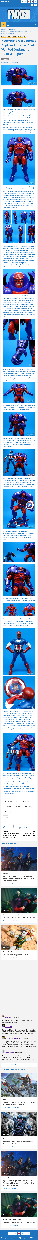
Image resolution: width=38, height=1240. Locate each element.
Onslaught (16, 827)
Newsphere (24, 1238)
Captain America (18, 826)
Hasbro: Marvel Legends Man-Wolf (16, 955)
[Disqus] (19, 987)
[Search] (35, 24)
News (4, 1099)
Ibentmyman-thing (16, 62)
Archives (3, 36)
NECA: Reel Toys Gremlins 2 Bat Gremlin (27, 833)
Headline (14, 36)
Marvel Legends (7, 827)
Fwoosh (27, 826)
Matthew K (16, 884)
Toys (25, 36)
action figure (9, 826)
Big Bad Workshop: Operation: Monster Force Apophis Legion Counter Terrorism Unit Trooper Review (18, 878)
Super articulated (24, 827)
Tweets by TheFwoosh (9, 1065)
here (8, 793)
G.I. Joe (5, 915)
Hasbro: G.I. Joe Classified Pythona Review (19, 918)
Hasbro (9, 36)
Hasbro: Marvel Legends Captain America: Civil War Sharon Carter (11, 834)
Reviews (20, 36)
